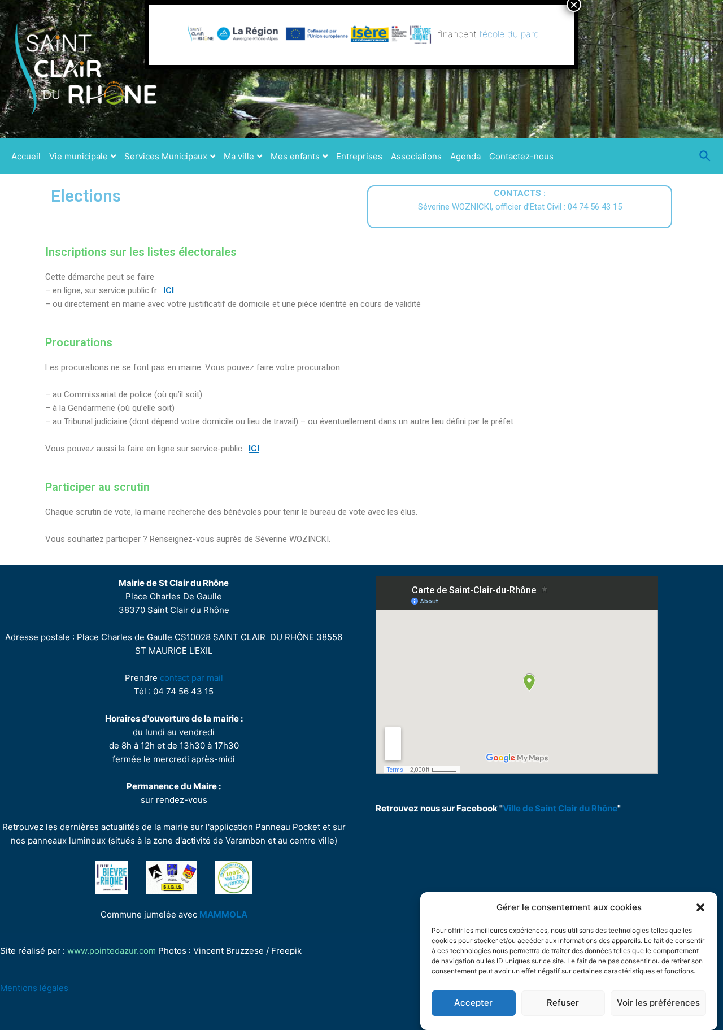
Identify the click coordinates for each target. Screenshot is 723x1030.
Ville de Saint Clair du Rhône (560, 808)
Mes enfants (295, 156)
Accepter (473, 1003)
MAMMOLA (223, 914)
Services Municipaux (165, 156)
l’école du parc (509, 34)
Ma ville (239, 156)
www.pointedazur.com (111, 950)
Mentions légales (34, 988)
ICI (168, 290)
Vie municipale (78, 156)
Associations (416, 156)
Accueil (26, 156)
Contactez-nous (521, 156)
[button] (700, 907)
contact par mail (191, 677)
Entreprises (359, 156)
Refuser (563, 1003)
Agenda (465, 156)
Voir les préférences (658, 1003)
